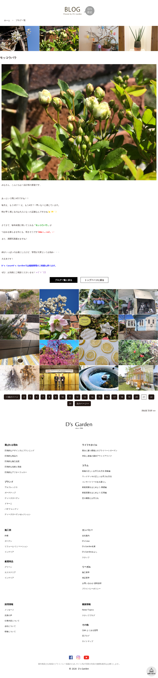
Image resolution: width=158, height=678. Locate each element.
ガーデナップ (10, 492)
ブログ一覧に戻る (63, 279)
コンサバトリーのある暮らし (94, 481)
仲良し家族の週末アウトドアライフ (97, 455)
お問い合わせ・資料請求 (92, 583)
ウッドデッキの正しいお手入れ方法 (97, 476)
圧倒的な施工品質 (12, 461)
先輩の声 (8, 615)
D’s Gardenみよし (89, 551)
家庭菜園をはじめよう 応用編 (94, 492)
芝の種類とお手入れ (90, 498)
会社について (10, 626)
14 (92, 396)
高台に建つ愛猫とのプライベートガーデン (99, 450)
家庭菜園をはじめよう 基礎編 (94, 487)
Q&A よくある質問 (90, 630)
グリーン (8, 566)
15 (99, 396)
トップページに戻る (94, 279)
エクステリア (10, 572)
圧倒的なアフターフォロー (16, 472)
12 (77, 396)
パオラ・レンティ (12, 508)
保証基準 (85, 577)
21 (144, 396)
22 (151, 396)
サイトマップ (87, 641)
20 (136, 396)
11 (70, 396)
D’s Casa (85, 541)
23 (70, 403)
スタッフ (85, 557)
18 (122, 396)
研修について (10, 631)
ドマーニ (8, 503)
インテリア (9, 551)
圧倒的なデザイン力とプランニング (19, 450)
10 (62, 396)
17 (114, 396)
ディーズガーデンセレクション (18, 514)
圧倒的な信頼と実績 (13, 466)
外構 (6, 535)
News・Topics (88, 609)
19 (129, 396)
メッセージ (9, 609)
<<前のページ (12, 396)
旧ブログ (85, 635)
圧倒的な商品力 (11, 455)
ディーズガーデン (12, 498)
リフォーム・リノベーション (16, 546)
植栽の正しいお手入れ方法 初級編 (96, 471)
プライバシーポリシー (91, 588)
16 (107, 396)
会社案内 (85, 535)
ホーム (7, 20)
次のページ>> (83, 403)
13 (85, 396)
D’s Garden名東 (89, 546)
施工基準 (85, 572)
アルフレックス (11, 487)
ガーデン (8, 541)
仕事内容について (12, 620)
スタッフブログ (88, 615)
